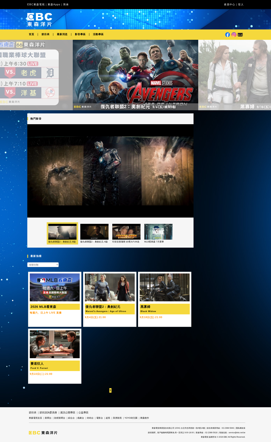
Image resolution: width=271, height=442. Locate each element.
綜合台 (71, 418)
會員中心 (229, 4)
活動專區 (98, 34)
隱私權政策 (240, 428)
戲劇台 (80, 418)
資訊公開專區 (67, 412)
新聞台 (48, 418)
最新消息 (62, 34)
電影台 (99, 418)
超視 (108, 418)
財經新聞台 (59, 418)
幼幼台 (90, 418)
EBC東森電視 (36, 4)
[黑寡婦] (135, 75)
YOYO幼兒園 (131, 418)
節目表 (46, 34)
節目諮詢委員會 (48, 412)
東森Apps (54, 4)
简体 (66, 4)
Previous (69, 77)
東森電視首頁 (35, 418)
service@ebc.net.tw (237, 433)
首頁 (31, 34)
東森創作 (144, 418)
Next (201, 77)
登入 (241, 4)
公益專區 (83, 412)
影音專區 (80, 34)
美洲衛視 (117, 418)
